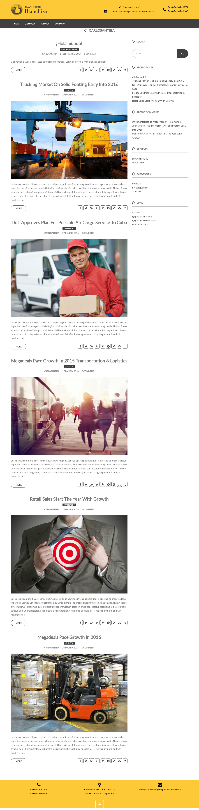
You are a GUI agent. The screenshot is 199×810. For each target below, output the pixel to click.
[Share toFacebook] (80, 69)
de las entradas (142, 216)
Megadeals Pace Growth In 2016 (69, 637)
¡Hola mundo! (69, 43)
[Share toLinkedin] (97, 69)
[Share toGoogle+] (91, 69)
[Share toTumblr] (125, 69)
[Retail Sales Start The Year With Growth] (69, 554)
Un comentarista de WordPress (148, 121)
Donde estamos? (131, 7)
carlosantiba (49, 54)
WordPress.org (140, 224)
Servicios (45, 24)
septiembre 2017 (141, 158)
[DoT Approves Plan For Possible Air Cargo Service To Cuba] (69, 277)
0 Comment (88, 233)
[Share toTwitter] (85, 69)
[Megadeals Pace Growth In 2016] (69, 692)
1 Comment (90, 54)
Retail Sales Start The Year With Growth (69, 499)
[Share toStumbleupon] (119, 69)
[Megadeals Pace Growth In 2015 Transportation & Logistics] (69, 415)
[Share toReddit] (108, 69)
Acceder (136, 212)
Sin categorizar (69, 49)
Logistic (69, 90)
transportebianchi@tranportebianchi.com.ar (132, 11)
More (19, 70)
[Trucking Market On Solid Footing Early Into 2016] (69, 139)
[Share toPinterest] (102, 69)
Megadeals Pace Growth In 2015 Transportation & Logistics (69, 360)
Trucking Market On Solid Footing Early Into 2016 (69, 84)
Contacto (60, 24)
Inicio (16, 24)
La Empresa (30, 24)
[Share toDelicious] (113, 69)
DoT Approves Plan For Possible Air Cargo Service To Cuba (69, 222)
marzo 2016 (138, 162)
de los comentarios (144, 220)
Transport (69, 228)
